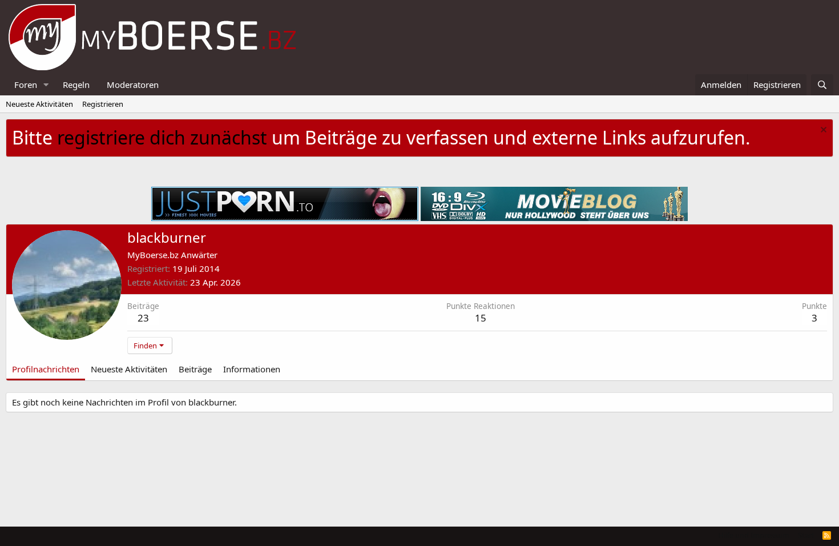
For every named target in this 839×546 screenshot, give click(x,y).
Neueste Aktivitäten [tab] (129, 369)
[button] (46, 84)
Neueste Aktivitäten (39, 104)
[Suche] (822, 84)
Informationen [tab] (251, 369)
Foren (25, 84)
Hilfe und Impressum (753, 535)
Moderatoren (133, 84)
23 (143, 317)
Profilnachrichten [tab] (45, 369)
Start (806, 535)
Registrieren (102, 104)
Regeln (76, 84)
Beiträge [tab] (195, 369)
